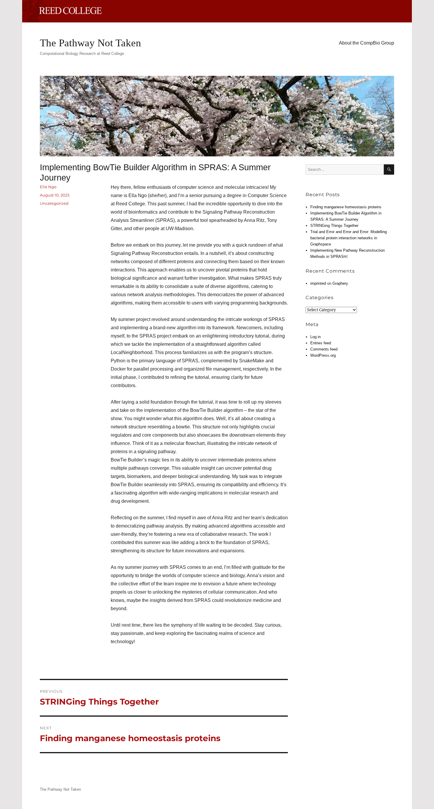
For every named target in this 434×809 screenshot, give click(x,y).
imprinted (318, 283)
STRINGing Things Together (334, 225)
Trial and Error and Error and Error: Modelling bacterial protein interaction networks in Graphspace (348, 238)
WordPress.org (323, 355)
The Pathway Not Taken (90, 43)
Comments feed (323, 349)
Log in (315, 337)
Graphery (340, 283)
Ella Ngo (48, 186)
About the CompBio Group (366, 42)
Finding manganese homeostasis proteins (345, 207)
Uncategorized (54, 203)
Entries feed (320, 343)
